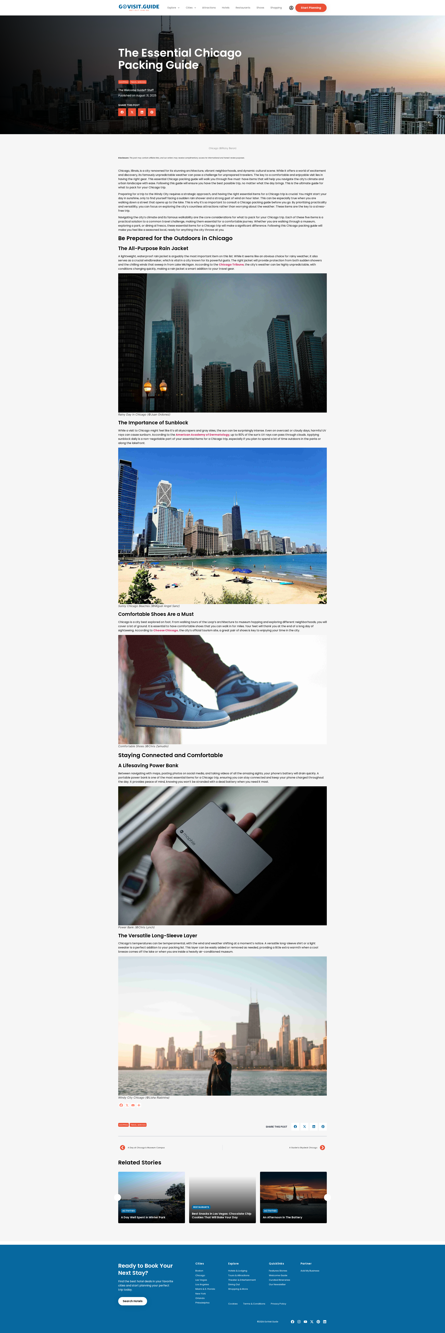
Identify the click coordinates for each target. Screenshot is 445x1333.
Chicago (200, 1275)
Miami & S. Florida (205, 1289)
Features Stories (278, 1270)
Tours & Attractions (238, 1275)
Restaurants (243, 7)
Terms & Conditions (254, 1303)
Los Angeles (202, 1284)
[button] (122, 112)
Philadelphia (202, 1302)
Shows (260, 7)
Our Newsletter (277, 1284)
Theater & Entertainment (242, 1280)
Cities (189, 7)
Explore (172, 7)
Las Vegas (201, 1280)
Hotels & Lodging (237, 1270)
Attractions (209, 7)
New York (200, 1293)
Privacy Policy (278, 1303)
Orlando (200, 1298)
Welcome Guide (278, 1275)
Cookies (233, 1303)
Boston (199, 1270)
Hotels (225, 7)
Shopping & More (238, 1289)
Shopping (276, 7)
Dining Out (234, 1284)
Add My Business (310, 1270)
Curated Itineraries (279, 1280)
